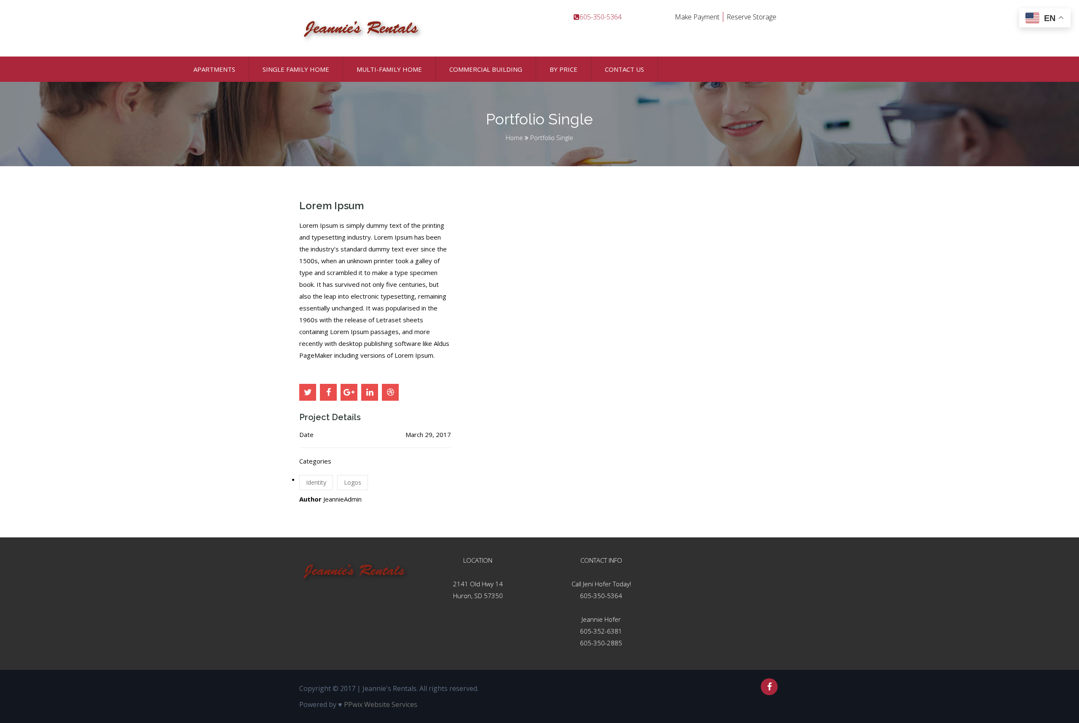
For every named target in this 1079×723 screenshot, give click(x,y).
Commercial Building (485, 69)
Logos (352, 482)
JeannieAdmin (342, 499)
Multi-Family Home (389, 69)
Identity (316, 482)
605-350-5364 (601, 595)
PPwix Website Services (380, 704)
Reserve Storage (751, 17)
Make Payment (697, 17)
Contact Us (624, 69)
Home (514, 137)
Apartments (214, 69)
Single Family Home (296, 69)
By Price (563, 69)
